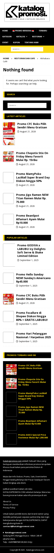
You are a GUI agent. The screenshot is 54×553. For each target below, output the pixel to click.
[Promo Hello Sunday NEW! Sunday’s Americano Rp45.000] (8, 278)
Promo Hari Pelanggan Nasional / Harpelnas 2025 (33, 335)
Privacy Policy (9, 507)
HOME (5, 30)
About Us (7, 501)
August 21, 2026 (28, 131)
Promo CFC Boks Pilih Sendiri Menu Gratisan (32, 125)
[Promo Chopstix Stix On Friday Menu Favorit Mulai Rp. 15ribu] (8, 156)
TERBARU (43, 30)
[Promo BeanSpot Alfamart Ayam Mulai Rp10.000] (8, 219)
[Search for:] (27, 105)
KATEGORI (7, 36)
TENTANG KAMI (31, 42)
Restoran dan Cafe (24, 58)
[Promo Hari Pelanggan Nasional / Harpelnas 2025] (8, 337)
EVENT (5, 42)
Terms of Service (10, 504)
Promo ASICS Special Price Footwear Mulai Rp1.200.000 (33, 436)
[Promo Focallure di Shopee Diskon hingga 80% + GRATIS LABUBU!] (8, 316)
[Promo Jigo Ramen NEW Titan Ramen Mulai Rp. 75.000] (8, 198)
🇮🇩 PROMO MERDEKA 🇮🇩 (23, 30)
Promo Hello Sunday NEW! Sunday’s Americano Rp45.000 (33, 278)
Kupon (16, 42)
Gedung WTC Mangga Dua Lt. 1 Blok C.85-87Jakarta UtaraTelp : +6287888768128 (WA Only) (22, 537)
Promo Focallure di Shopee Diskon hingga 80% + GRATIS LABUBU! (32, 316)
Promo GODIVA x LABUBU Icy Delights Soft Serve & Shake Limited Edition (31, 250)
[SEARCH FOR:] (27, 49)
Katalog (20, 36)
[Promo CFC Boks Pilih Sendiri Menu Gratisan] (9, 133)
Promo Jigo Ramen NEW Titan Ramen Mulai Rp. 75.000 (32, 198)
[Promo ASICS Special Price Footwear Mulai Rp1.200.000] (11, 439)
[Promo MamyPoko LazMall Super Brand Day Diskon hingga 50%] (8, 177)
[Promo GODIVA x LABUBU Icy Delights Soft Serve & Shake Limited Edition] (9, 255)
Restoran (37, 36)
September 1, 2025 (29, 260)
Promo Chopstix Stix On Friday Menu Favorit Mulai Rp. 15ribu (32, 156)
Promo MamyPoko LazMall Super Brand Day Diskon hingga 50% (33, 177)
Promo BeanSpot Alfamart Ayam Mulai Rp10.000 (30, 219)
